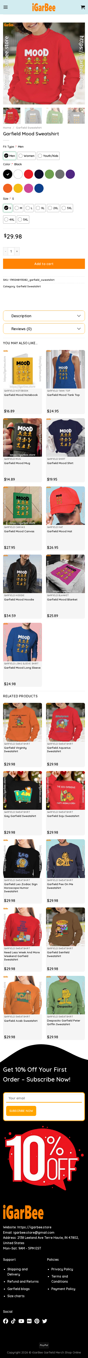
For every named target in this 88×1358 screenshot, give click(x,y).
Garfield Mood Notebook (21, 394)
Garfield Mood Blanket (62, 599)
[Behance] (30, 1322)
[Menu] (5, 7)
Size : (7, 198)
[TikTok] (14, 1322)
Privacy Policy (62, 1269)
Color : (8, 164)
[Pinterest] (38, 1322)
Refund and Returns (23, 1281)
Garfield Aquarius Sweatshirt (59, 749)
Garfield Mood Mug (17, 463)
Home (7, 127)
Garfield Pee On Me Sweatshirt (60, 885)
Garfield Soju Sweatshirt (63, 816)
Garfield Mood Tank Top (63, 394)
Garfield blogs (18, 1289)
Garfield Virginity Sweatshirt (15, 749)
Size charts (16, 1296)
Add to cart (43, 264)
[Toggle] (79, 316)
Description (21, 316)
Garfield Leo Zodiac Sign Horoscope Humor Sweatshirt (20, 887)
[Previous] (10, 63)
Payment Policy (63, 1289)
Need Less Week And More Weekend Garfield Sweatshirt (22, 955)
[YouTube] (22, 1322)
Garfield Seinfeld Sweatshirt (58, 954)
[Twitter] (45, 1322)
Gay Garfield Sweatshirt (20, 816)
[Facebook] (7, 1322)
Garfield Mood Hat (59, 531)
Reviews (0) (21, 328)
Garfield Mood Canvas (19, 531)
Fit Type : (10, 146)
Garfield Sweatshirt (29, 127)
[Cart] (83, 7)
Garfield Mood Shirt (60, 463)
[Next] (78, 63)
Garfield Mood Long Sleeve (22, 667)
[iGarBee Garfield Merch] (44, 7)
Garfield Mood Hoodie (19, 599)
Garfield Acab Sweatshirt (20, 1020)
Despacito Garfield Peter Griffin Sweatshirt (63, 1022)
